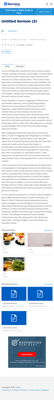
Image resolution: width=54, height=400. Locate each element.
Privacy (23, 390)
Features (6, 390)
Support (45, 390)
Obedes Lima (8, 330)
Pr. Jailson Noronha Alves (38, 306)
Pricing (15, 390)
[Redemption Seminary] (27, 352)
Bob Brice (13, 31)
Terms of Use (34, 390)
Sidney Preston (8, 306)
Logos (17, 387)
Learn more (44, 11)
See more (48, 230)
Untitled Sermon (10, 303)
